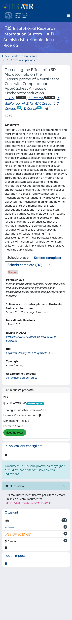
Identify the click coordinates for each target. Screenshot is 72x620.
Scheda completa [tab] (47, 258)
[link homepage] (19, 6)
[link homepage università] (16, 15)
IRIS (4, 56)
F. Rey (10, 98)
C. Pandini (36, 98)
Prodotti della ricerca (24, 56)
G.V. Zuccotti (44, 103)
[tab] (49, 264)
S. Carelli (30, 108)
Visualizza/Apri (15, 432)
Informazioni (16, 486)
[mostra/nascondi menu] (68, 15)
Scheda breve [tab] (17, 257)
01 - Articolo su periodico (21, 60)
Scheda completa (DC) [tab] (25, 265)
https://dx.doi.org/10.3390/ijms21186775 (30, 353)
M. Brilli (27, 103)
